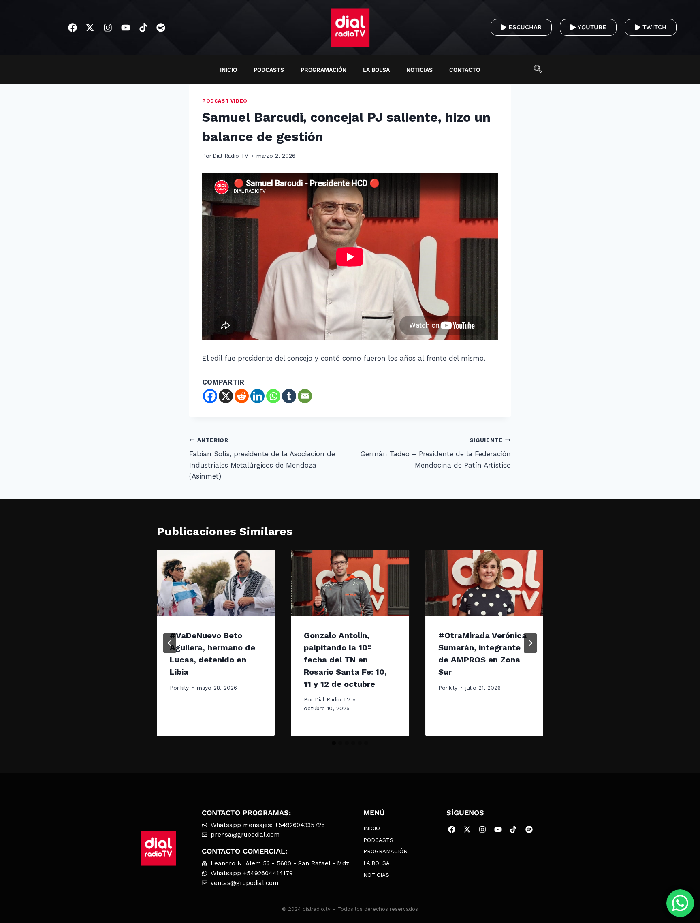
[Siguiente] (530, 643)
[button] (542, 70)
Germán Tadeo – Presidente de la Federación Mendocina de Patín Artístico (436, 453)
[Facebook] (72, 27)
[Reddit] (242, 396)
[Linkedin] (257, 396)
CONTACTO (464, 69)
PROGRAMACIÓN (323, 69)
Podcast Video (225, 101)
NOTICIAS (419, 69)
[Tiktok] (143, 27)
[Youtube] (126, 27)
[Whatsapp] (273, 396)
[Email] (305, 396)
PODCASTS (269, 69)
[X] (226, 396)
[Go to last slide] (169, 643)
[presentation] (216, 583)
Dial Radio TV (230, 155)
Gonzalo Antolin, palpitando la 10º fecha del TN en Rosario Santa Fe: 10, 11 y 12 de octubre (345, 659)
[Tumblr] (289, 396)
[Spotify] (161, 27)
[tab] (334, 743)
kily (184, 687)
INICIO (228, 69)
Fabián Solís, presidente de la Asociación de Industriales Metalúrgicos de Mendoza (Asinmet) (262, 458)
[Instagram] (108, 27)
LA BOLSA (376, 69)
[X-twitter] (90, 27)
